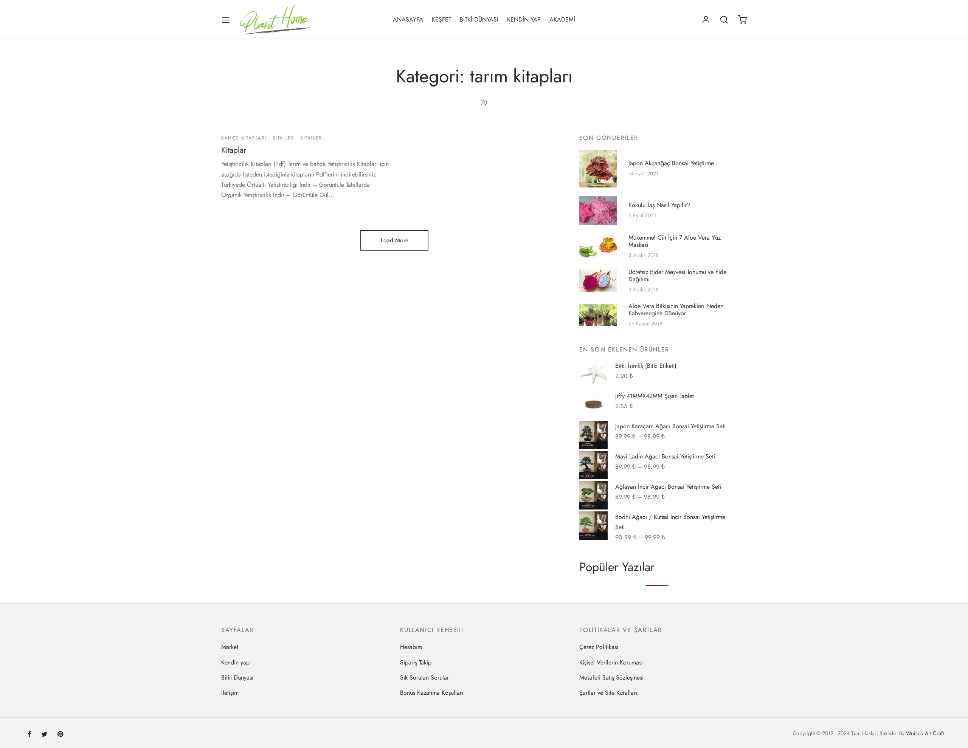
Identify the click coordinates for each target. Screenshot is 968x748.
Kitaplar (233, 150)
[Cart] (742, 19)
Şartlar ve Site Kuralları (608, 692)
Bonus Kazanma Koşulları (431, 692)
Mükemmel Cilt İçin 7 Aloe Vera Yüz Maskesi (674, 241)
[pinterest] (60, 735)
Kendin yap (235, 662)
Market (229, 647)
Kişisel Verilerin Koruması (611, 662)
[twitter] (44, 735)
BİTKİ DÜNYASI (479, 19)
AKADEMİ (562, 19)
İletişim (230, 692)
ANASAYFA (408, 19)
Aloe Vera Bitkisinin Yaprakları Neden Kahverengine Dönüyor (675, 309)
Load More (394, 240)
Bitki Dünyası (237, 677)
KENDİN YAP (524, 19)
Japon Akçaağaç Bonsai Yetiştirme (671, 163)
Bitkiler (284, 138)
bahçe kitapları (244, 138)
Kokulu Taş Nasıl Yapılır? (659, 205)
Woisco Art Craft (925, 733)
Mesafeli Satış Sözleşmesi (611, 677)
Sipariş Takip (415, 662)
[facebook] (29, 735)
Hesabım (411, 647)
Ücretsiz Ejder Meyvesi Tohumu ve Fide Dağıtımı (677, 275)
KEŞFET (441, 19)
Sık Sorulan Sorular (424, 677)
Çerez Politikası (598, 647)
